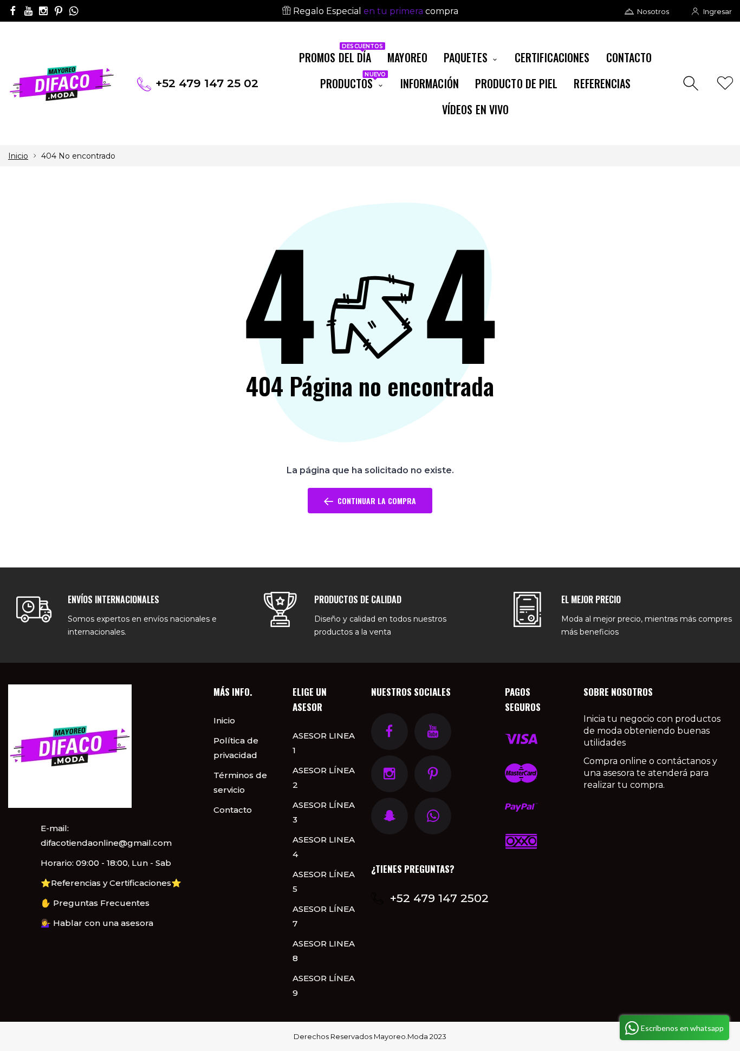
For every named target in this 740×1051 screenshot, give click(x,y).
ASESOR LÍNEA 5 (324, 881)
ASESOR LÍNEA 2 (324, 777)
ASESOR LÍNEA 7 (324, 916)
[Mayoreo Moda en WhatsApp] (73, 11)
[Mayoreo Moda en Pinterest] (58, 11)
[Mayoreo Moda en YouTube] (28, 11)
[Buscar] (692, 84)
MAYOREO (407, 57)
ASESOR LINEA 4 (324, 846)
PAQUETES (467, 57)
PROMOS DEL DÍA (339, 55)
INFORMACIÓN (429, 83)
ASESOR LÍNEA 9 (324, 985)
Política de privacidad (235, 747)
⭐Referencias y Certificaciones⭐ (111, 883)
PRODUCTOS (353, 81)
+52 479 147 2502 (439, 898)
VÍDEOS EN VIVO (475, 109)
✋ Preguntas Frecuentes (95, 903)
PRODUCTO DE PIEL (516, 83)
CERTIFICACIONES (552, 57)
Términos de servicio (240, 782)
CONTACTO (629, 57)
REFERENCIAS (602, 83)
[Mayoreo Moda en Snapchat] (389, 816)
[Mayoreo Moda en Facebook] (13, 11)
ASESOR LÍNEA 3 (324, 812)
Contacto (232, 810)
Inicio (18, 156)
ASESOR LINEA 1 (324, 742)
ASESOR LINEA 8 (324, 950)
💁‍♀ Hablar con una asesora (97, 923)
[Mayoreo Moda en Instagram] (43, 11)
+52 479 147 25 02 (206, 83)
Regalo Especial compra (374, 11)
